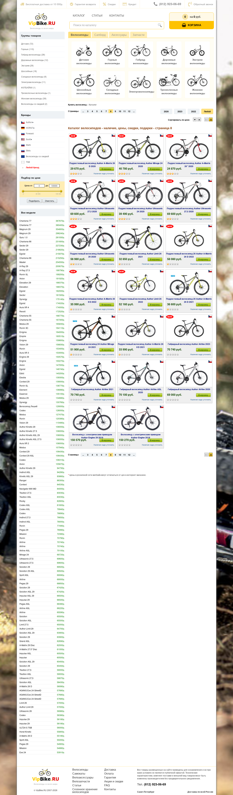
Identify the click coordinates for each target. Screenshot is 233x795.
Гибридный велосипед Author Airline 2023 (189, 344)
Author (29, 122)
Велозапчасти (81, 781)
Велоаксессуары (82, 777)
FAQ (107, 785)
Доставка (110, 769)
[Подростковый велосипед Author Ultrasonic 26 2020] (92, 238)
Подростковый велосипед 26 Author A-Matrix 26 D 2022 (189, 255)
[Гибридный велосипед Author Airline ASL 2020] (140, 373)
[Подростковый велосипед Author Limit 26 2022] (140, 283)
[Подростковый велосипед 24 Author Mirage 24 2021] (92, 328)
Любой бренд (32, 167)
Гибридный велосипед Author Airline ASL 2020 (140, 391)
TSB (27, 161)
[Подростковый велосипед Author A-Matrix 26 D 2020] (92, 147)
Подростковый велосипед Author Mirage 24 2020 (141, 165)
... (83, 111)
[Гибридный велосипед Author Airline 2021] (92, 373)
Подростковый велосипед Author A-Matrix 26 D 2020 (92, 165)
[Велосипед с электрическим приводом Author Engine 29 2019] (92, 418)
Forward (29, 133)
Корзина (194, 25)
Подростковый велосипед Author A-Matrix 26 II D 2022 (92, 300)
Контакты (116, 15)
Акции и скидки (113, 781)
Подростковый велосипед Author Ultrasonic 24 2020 (140, 210)
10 (120, 111)
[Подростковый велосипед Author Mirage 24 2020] (140, 147)
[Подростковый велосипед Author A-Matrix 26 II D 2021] (140, 328)
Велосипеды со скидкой (37, 156)
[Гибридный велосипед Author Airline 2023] (189, 328)
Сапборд (100, 35)
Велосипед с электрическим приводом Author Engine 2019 (141, 436)
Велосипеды (79, 35)
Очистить (49, 200)
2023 (180, 111)
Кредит (132, 4)
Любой (207, 111)
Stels (28, 150)
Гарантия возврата (85, 4)
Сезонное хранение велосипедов (85, 790)
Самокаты (78, 773)
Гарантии (110, 777)
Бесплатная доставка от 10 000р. (44, 4)
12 (129, 111)
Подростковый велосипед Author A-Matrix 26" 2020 (189, 165)
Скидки (112, 4)
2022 (193, 111)
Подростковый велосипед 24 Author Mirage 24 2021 (92, 345)
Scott (28, 139)
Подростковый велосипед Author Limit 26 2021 (141, 255)
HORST (29, 127)
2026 (166, 111)
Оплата (109, 773)
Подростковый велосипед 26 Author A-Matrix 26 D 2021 (189, 300)
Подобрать (34, 200)
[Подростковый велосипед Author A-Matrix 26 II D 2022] (92, 283)
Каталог (79, 15)
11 (124, 111)
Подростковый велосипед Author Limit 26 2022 (141, 300)
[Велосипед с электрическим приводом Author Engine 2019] (141, 418)
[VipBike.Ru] (41, 19)
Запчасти (138, 35)
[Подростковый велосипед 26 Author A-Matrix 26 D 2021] (189, 283)
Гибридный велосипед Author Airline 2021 (92, 389)
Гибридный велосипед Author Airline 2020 (189, 389)
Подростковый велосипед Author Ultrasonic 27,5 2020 (92, 210)
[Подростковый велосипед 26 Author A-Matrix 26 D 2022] (189, 238)
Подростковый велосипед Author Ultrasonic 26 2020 (92, 255)
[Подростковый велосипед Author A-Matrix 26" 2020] (189, 147)
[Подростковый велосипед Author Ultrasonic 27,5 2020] (92, 192)
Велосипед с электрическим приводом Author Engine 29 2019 (92, 436)
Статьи (97, 15)
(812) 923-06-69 (170, 4)
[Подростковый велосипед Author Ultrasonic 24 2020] (141, 192)
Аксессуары (119, 35)
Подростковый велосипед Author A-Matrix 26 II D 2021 (140, 345)
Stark (28, 144)
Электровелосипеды (141, 91)
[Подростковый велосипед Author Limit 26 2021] (140, 238)
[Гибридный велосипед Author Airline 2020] (189, 373)
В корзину (106, 168)
